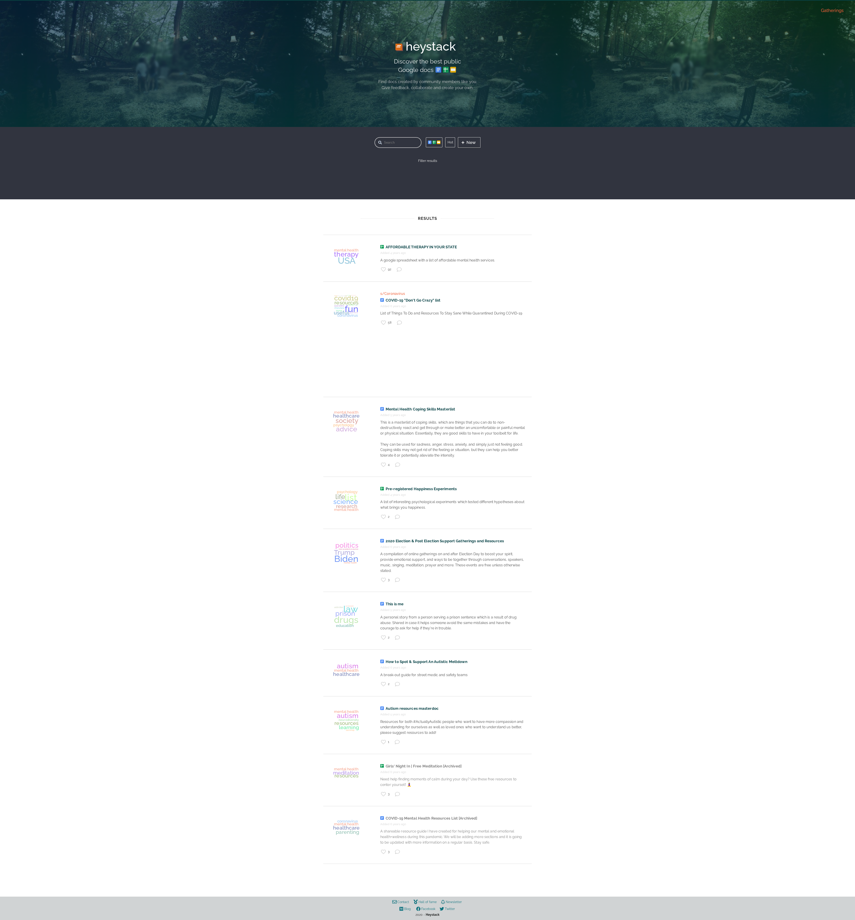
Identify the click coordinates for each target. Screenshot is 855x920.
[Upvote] (383, 269)
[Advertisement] (427, 366)
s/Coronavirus (392, 294)
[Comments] (399, 269)
